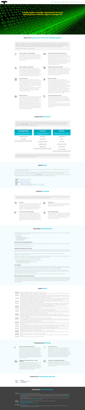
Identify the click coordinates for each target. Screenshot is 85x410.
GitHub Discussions (23, 393)
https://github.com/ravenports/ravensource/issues (26, 246)
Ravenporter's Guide (48, 270)
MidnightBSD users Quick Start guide (26, 182)
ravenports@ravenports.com (25, 381)
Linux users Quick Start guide (24, 181)
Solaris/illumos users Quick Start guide (38, 184)
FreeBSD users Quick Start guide (25, 180)
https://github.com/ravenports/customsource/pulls (22, 254)
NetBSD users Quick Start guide (25, 183)
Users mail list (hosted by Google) (26, 401)
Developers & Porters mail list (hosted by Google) (29, 402)
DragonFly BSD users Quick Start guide (26, 179)
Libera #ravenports (23, 404)
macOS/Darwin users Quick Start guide (38, 185)
